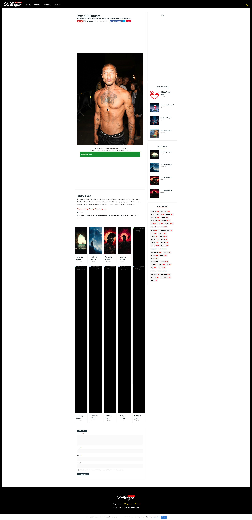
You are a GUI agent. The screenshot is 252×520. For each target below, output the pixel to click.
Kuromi (164, 246)
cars (160, 224)
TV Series (154, 277)
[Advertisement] (110, 38)
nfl (169, 264)
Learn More (156, 517)
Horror (164, 242)
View (154, 280)
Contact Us (57, 5)
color (154, 227)
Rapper (162, 268)
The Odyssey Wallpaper (79, 258)
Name (79, 448)
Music (163, 255)
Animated (155, 217)
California (91, 215)
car (153, 224)
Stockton (81, 218)
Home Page (28, 5)
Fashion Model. (102, 215)
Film (153, 233)
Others (81, 212)
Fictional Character (165, 230)
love (153, 249)
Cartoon (169, 224)
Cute (154, 230)
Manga (162, 249)
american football (157, 214)
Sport (163, 271)
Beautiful (166, 220)
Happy (163, 236)
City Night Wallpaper (165, 118)
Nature (154, 264)
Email (79, 455)
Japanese (155, 246)
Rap (153, 268)
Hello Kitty (155, 239)
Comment (80, 434)
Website (79, 462)
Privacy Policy (47, 5)
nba (162, 264)
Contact (138, 504)
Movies (154, 255)
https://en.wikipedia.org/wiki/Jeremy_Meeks (92, 209)
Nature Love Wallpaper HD (167, 105)
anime (165, 217)
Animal (169, 214)
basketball (155, 220)
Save (129, 21)
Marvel (167, 252)
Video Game (165, 277)
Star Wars (155, 274)
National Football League (159, 261)
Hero (164, 239)
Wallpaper (128, 504)
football (162, 233)
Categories (37, 5)
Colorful (163, 227)
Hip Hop (154, 242)
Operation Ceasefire (129, 215)
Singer (154, 271)
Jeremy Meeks (115, 215)
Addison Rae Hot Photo (166, 131)
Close (164, 517)
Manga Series (156, 252)
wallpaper (90, 21)
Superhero (165, 274)
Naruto (154, 258)
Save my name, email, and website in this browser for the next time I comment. (101, 470)
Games (154, 236)
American (82, 215)
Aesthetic (155, 211)
